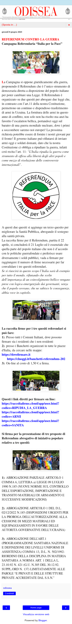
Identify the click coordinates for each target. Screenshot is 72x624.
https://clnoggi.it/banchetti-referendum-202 (36, 358)
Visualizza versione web (36, 614)
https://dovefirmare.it (16, 354)
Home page (36, 607)
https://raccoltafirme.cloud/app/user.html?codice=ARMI (30, 414)
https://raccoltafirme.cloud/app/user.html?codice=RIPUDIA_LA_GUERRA (30, 405)
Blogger (42, 620)
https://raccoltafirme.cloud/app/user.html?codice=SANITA (30, 422)
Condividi (9, 593)
